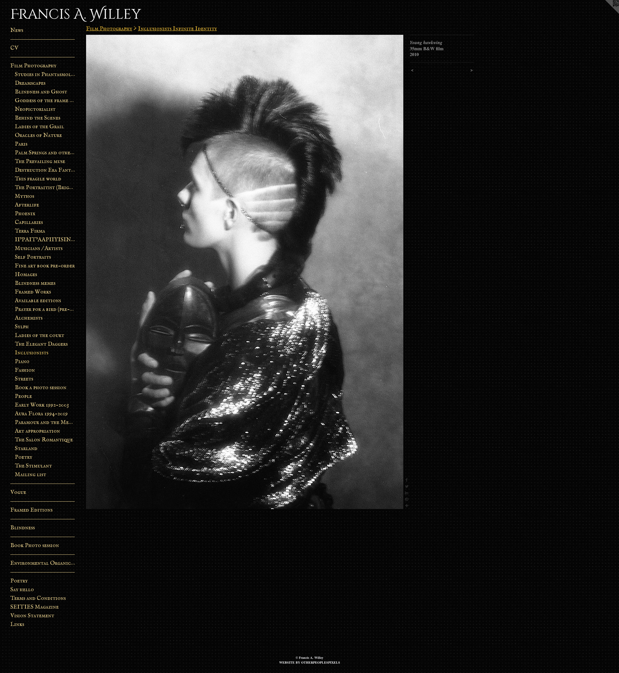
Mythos (24, 196)
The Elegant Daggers (41, 344)
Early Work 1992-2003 (42, 405)
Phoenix (25, 213)
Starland (26, 448)
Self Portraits (33, 257)
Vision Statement (32, 616)
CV (14, 48)
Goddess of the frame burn (45, 100)
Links (17, 624)
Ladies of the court (39, 335)
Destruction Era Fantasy (45, 170)
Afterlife (27, 205)
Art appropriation (37, 431)
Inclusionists (31, 353)
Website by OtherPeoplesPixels (309, 662)
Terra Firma (30, 231)
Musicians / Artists (39, 248)
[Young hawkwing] (244, 272)
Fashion (25, 370)
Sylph (22, 327)
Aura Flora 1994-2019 (41, 414)
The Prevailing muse (40, 161)
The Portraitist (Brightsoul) (45, 187)
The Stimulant (33, 466)
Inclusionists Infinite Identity (177, 29)
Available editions (38, 300)
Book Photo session (34, 545)
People (23, 396)
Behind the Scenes (37, 118)
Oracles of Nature (38, 135)
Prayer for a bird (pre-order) (45, 309)
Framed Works (33, 292)
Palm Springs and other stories (45, 153)
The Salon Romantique (44, 440)
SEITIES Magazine (34, 607)
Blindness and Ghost (41, 92)
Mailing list (30, 474)
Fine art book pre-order (45, 266)
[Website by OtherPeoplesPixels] (606, 13)
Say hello (22, 589)
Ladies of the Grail (39, 126)
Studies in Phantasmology (45, 74)
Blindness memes (35, 283)
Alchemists (29, 318)
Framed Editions (31, 510)
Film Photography (33, 66)
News (16, 30)
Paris (21, 144)
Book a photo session (40, 387)
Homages (26, 274)
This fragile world (38, 179)
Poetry (23, 457)
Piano (22, 361)
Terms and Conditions (38, 598)
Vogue (18, 492)
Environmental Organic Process (42, 563)
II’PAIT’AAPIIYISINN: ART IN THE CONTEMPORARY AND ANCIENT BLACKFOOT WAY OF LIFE (45, 240)
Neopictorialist (35, 109)
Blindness (22, 528)
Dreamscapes (30, 83)
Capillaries (29, 222)
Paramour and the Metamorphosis (45, 422)
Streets (24, 379)
